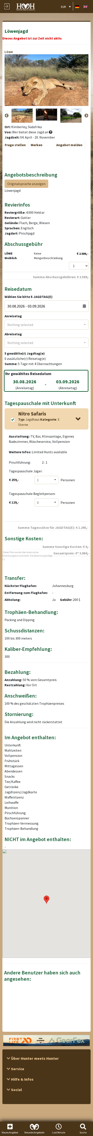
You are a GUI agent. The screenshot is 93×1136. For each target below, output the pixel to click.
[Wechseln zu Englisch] (85, 6)
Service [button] (17, 1068)
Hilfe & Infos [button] (22, 1079)
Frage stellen (15, 145)
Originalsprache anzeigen (26, 184)
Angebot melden (69, 145)
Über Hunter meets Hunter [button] (34, 1058)
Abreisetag (13, 334)
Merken (36, 145)
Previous (7, 116)
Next (86, 116)
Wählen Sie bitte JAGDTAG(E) (29, 296)
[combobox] (47, 325)
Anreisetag (13, 316)
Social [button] (16, 1089)
